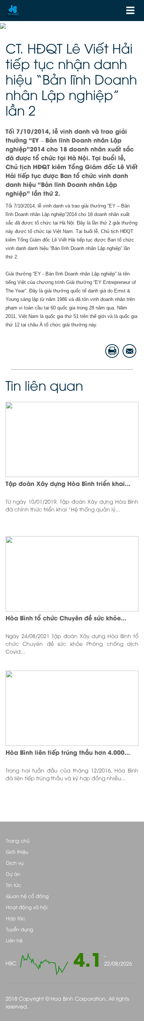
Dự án (13, 873)
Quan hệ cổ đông (27, 895)
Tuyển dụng (19, 929)
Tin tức (13, 884)
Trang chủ (18, 840)
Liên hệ (14, 940)
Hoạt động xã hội (27, 907)
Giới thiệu (17, 851)
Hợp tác (15, 918)
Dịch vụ (15, 862)
